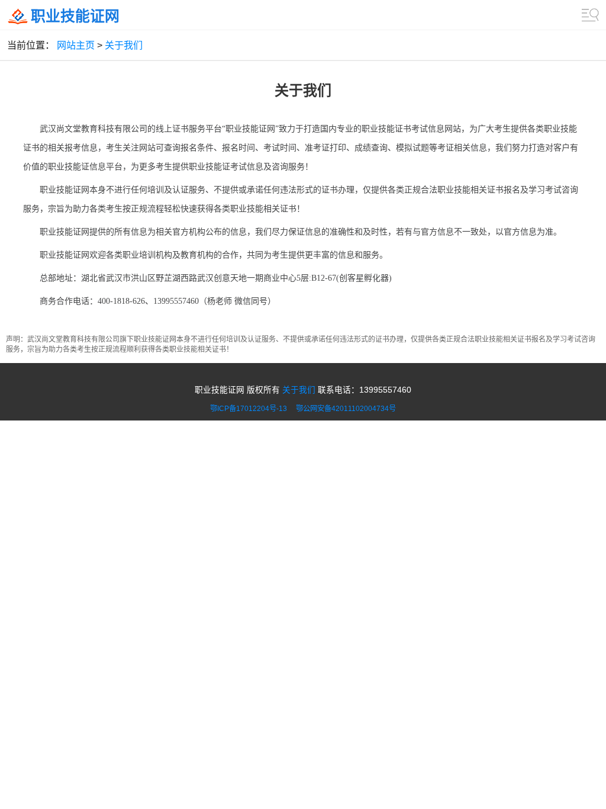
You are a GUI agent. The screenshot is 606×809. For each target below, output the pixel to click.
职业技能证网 (75, 16)
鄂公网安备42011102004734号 (346, 408)
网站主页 (76, 45)
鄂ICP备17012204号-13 (252, 408)
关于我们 (124, 45)
